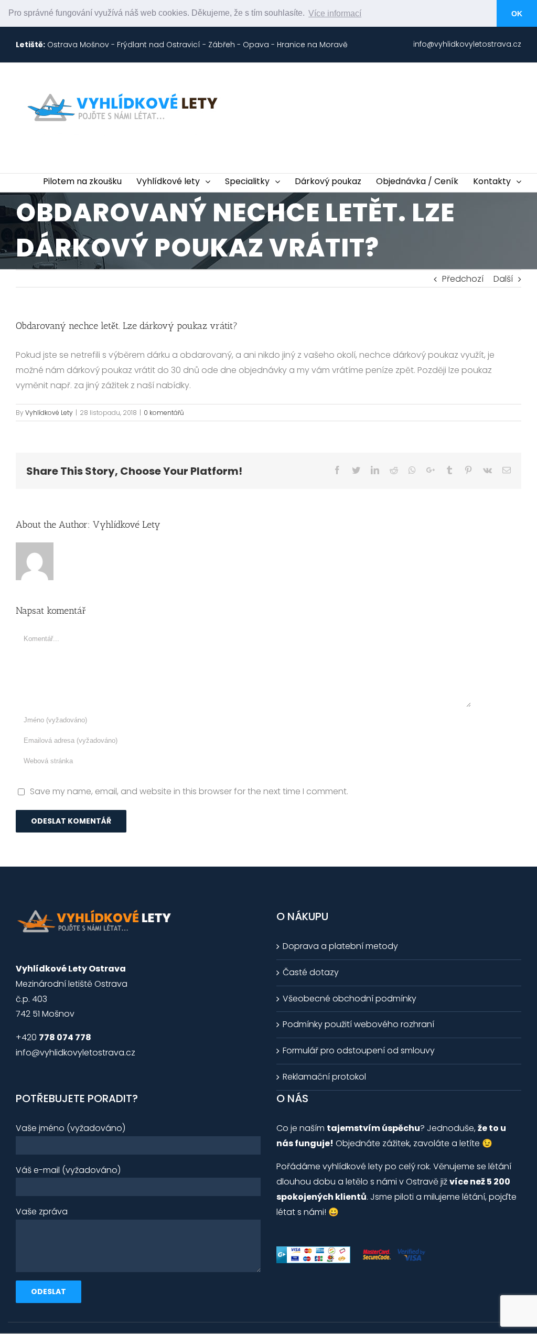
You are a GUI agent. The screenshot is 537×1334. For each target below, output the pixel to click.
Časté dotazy (311, 972)
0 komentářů (164, 412)
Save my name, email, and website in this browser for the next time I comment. (189, 791)
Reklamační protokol (324, 1077)
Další (503, 279)
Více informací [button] (334, 13)
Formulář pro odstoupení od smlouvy (359, 1050)
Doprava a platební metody (340, 946)
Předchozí (463, 279)
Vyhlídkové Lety (49, 412)
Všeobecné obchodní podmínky (349, 999)
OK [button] (516, 13)
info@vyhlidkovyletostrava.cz (75, 1053)
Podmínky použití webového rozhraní (358, 1024)
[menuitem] (467, 44)
